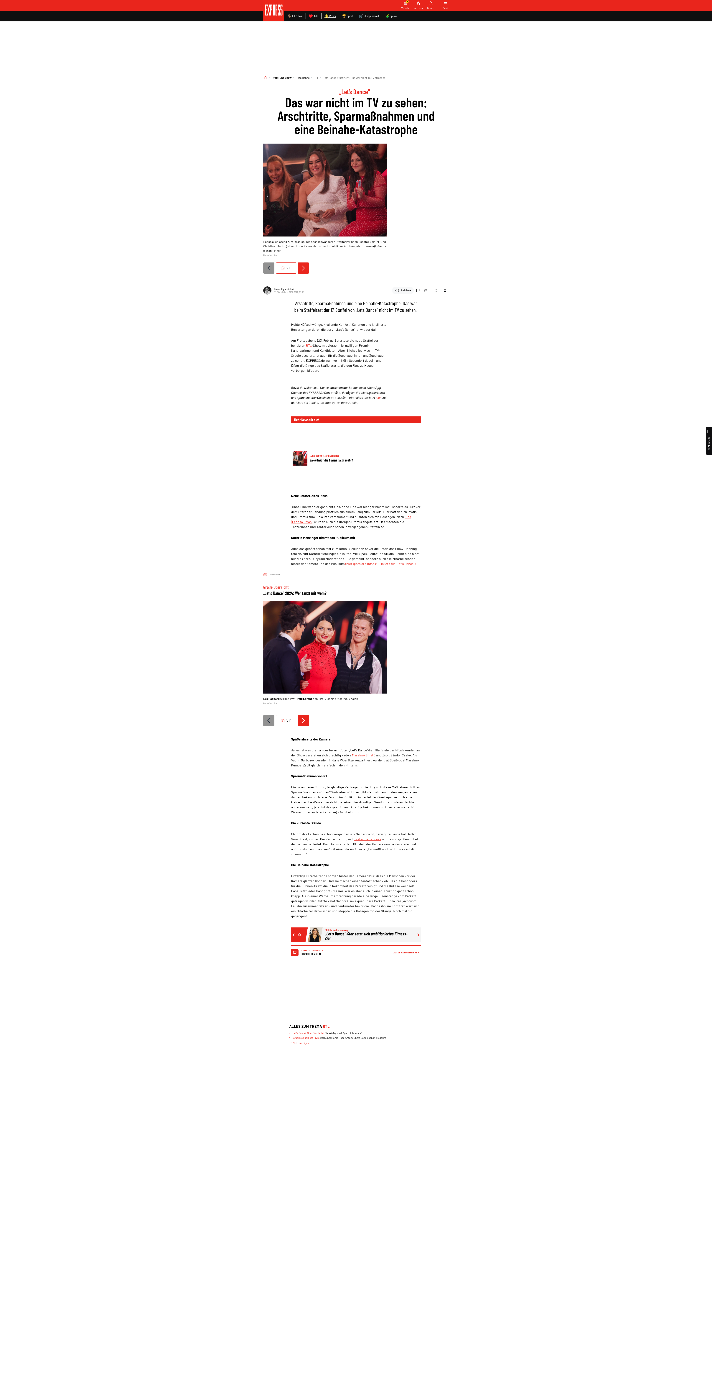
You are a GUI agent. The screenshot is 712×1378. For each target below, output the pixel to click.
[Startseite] (265, 77)
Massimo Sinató (363, 755)
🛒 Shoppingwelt (369, 16)
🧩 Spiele (391, 16)
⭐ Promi (330, 16)
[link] (273, 10)
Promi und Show (282, 77)
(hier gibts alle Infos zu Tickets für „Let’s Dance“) (380, 564)
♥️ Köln (313, 16)
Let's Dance (303, 77)
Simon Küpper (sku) (284, 289)
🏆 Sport (347, 16)
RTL (316, 77)
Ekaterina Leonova (367, 839)
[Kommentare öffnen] (418, 290)
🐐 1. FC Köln (295, 16)
